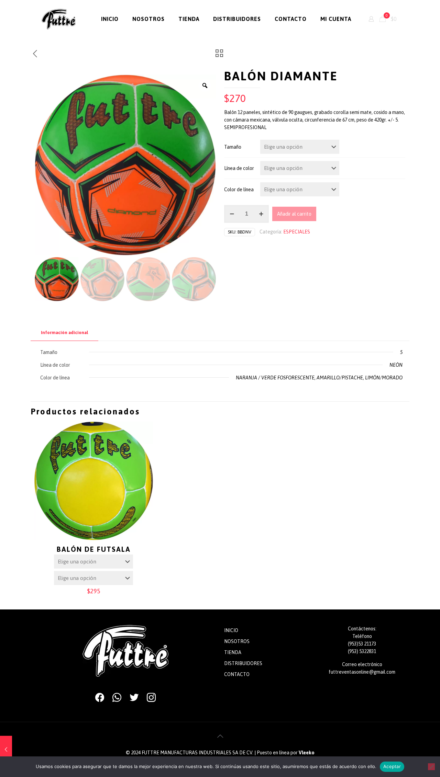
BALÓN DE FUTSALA (94, 549)
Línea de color (239, 168)
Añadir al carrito (294, 214)
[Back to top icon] (220, 736)
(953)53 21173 (362, 644)
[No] (431, 766)
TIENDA (232, 652)
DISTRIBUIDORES (243, 663)
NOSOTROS (237, 641)
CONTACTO (237, 674)
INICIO (231, 630)
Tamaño (232, 147)
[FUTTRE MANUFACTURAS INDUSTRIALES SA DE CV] (59, 19)
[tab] (64, 333)
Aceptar (392, 766)
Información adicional (64, 332)
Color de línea (239, 189)
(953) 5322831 (362, 651)
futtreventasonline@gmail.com (362, 672)
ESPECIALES (296, 232)
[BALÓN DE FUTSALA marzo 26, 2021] (6, 749)
